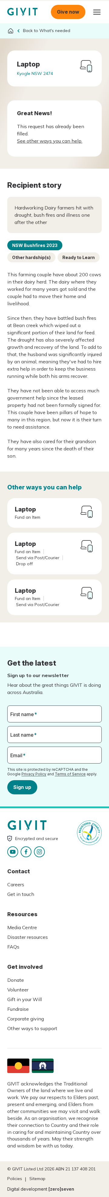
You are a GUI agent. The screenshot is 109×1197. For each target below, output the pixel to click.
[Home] (10, 31)
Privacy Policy (33, 774)
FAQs (13, 947)
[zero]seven (61, 1189)
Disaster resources (27, 937)
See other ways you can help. (49, 141)
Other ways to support (32, 1028)
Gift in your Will (24, 999)
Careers (15, 884)
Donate (15, 980)
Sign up (22, 787)
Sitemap (37, 1178)
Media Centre (22, 927)
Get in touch (20, 894)
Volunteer (17, 990)
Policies (14, 1178)
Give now (68, 12)
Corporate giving (25, 1019)
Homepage (22, 12)
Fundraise (18, 1009)
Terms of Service (70, 774)
